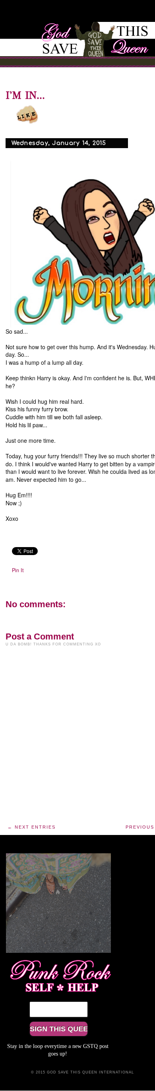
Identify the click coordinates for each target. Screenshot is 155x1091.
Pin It (18, 570)
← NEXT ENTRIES (32, 827)
